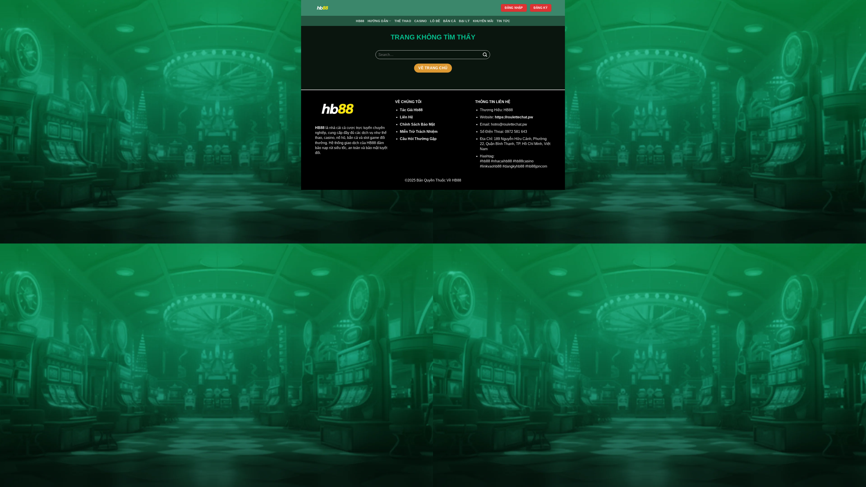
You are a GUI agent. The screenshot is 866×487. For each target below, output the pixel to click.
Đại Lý (464, 21)
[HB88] (354, 8)
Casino (420, 21)
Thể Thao (402, 21)
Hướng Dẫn (378, 21)
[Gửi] (485, 54)
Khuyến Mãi (483, 21)
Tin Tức (503, 21)
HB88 (360, 21)
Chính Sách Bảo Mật (417, 124)
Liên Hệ (406, 117)
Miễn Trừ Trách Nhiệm (419, 131)
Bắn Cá (449, 21)
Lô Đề (435, 21)
